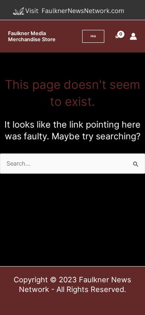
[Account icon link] (133, 36)
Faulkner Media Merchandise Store (32, 36)
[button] (93, 36)
